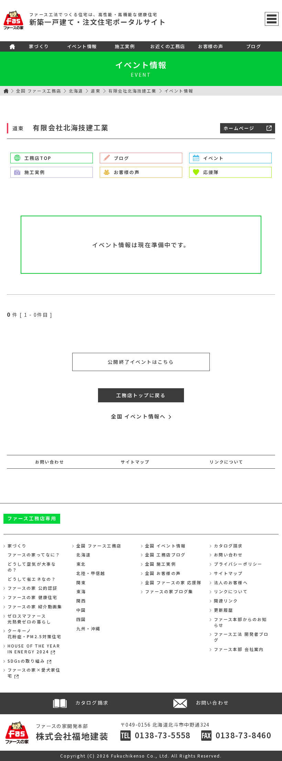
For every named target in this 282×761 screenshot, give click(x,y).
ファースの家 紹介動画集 (35, 606)
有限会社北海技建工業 (132, 91)
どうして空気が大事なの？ (32, 567)
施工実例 (125, 46)
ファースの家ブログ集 (169, 591)
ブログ (253, 46)
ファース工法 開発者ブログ (241, 637)
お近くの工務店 (167, 46)
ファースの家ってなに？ (34, 554)
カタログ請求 (228, 545)
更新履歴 (223, 610)
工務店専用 (32, 518)
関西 (81, 601)
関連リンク (226, 601)
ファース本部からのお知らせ (240, 622)
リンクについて (226, 462)
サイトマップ (135, 462)
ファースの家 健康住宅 (32, 597)
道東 (95, 91)
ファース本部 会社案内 (239, 649)
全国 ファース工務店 (38, 91)
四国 (81, 619)
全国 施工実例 (160, 564)
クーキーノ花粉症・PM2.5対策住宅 (35, 633)
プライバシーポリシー (238, 564)
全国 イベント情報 (165, 545)
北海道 (76, 91)
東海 (81, 591)
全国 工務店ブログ (165, 554)
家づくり (39, 46)
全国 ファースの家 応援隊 (173, 582)
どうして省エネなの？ (32, 579)
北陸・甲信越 (91, 573)
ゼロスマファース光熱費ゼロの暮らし (29, 618)
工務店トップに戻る (141, 395)
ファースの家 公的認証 (32, 588)
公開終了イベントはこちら (141, 361)
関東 (81, 582)
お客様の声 (210, 46)
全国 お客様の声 (163, 573)
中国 (81, 610)
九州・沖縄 (88, 628)
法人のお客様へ (231, 582)
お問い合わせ (49, 462)
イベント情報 (82, 46)
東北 (81, 564)
